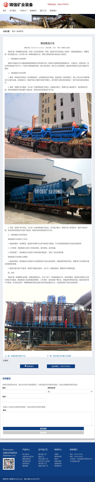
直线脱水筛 (57, 463)
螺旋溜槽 (25, 466)
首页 (4, 11)
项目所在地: (51, 388)
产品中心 (23, 11)
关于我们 (13, 11)
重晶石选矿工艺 (43, 466)
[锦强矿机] (13, 5)
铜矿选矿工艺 (42, 463)
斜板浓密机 (57, 461)
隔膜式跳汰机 (26, 459)
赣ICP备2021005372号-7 (32, 479)
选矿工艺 (43, 11)
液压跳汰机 (25, 463)
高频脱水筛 (57, 466)
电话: (4, 396)
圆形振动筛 (57, 456)
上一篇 (15, 356)
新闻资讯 (33, 11)
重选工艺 (41, 456)
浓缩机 (56, 454)
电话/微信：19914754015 (61, 366)
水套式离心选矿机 (27, 456)
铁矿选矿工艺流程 (43, 461)
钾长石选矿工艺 (43, 459)
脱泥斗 (56, 459)
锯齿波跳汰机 (26, 461)
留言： (5, 410)
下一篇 (59, 356)
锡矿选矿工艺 (42, 454)
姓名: (4, 388)
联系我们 (53, 11)
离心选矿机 (25, 454)
